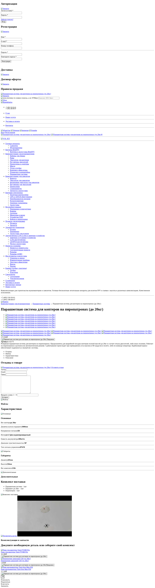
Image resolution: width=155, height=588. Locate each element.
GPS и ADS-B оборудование (21, 197)
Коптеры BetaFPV (12, 150)
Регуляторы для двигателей (20, 184)
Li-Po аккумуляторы (18, 240)
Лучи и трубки (15, 168)
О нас (7, 113)
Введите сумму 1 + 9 (9, 395)
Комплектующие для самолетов (17, 176)
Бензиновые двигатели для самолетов (24, 182)
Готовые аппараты (12, 144)
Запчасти (13, 225)
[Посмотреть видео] (9, 536)
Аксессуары (14, 205)
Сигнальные (15, 276)
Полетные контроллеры (19, 195)
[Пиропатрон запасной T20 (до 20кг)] (16, 559)
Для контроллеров (17, 278)
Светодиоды (10, 274)
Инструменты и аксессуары (16, 256)
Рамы (12, 158)
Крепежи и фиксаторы (18, 170)
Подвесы (13, 223)
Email (3, 372)
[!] (4, 100)
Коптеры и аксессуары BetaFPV (22, 152)
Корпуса (13, 178)
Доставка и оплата (12, 121)
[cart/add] (24, 556)
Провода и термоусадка (19, 248)
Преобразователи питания (20, 199)
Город (3, 374)
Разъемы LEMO (16, 254)
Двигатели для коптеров (19, 160)
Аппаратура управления (14, 227)
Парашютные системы (18, 174)
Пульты (13, 229)
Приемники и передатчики (20, 209)
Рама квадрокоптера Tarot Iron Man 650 (16, 569)
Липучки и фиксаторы (18, 262)
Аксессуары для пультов (19, 233)
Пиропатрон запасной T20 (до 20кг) (15, 561)
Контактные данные (13, 285)
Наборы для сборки (17, 156)
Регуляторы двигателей (19, 162)
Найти (9, 102)
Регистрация (10, 132)
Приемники (14, 231)
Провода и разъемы (13, 246)
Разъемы (13, 252)
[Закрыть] (5, 9)
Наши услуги (10, 117)
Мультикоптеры (16, 148)
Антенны (13, 213)
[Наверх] (4, 302)
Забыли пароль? (7, 19)
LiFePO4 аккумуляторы (19, 242)
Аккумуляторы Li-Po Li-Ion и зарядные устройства (25, 236)
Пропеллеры (15, 186)
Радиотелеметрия (16, 201)
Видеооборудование (13, 207)
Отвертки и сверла (17, 258)
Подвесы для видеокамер (15, 221)
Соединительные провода (20, 250)
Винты (12, 264)
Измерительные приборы (20, 260)
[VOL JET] (5, 139)
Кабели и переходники (19, 219)
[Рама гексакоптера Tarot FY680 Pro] (15, 550)
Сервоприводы (16, 189)
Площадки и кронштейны (20, 172)
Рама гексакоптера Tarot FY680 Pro (14, 552)
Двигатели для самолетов (20, 180)
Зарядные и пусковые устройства (23, 238)
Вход (3, 132)
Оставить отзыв (57, 367)
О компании (10, 281)
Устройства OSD (16, 217)
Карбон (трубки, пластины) (16, 268)
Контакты (9, 125)
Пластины (14, 272)
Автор (3, 370)
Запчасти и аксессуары (19, 191)
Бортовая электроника (14, 193)
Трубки (13, 270)
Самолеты (14, 146)
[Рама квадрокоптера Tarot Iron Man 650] (17, 567)
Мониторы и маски (17, 215)
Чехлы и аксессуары (18, 244)
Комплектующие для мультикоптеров (19, 154)
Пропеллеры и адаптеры (19, 164)
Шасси (12, 166)
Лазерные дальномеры (18, 203)
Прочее (13, 266)
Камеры (13, 211)
